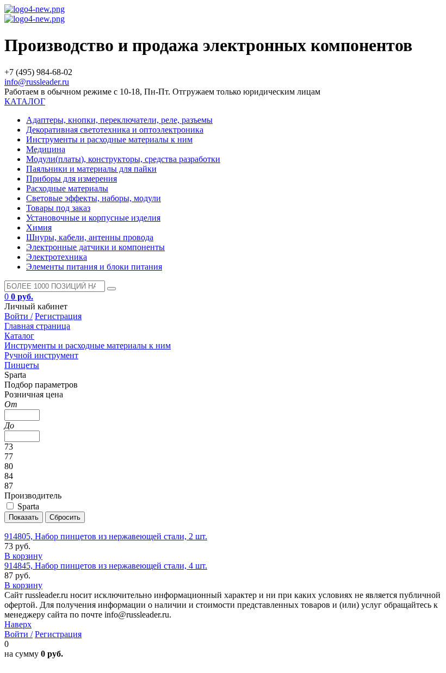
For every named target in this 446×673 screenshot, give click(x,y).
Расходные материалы (67, 188)
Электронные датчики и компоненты (95, 247)
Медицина (45, 149)
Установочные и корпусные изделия (93, 217)
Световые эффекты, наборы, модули (93, 198)
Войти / (18, 316)
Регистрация (58, 316)
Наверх (18, 624)
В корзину (23, 555)
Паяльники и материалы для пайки (91, 168)
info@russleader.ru (36, 81)
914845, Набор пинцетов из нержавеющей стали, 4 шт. (105, 565)
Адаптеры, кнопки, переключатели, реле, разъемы (119, 119)
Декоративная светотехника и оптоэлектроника (114, 129)
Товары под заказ (58, 208)
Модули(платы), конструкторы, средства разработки (123, 159)
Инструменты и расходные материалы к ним (109, 139)
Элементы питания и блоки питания (94, 266)
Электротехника (56, 256)
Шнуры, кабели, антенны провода (89, 237)
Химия (39, 227)
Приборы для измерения (71, 178)
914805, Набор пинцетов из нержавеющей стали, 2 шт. (105, 536)
